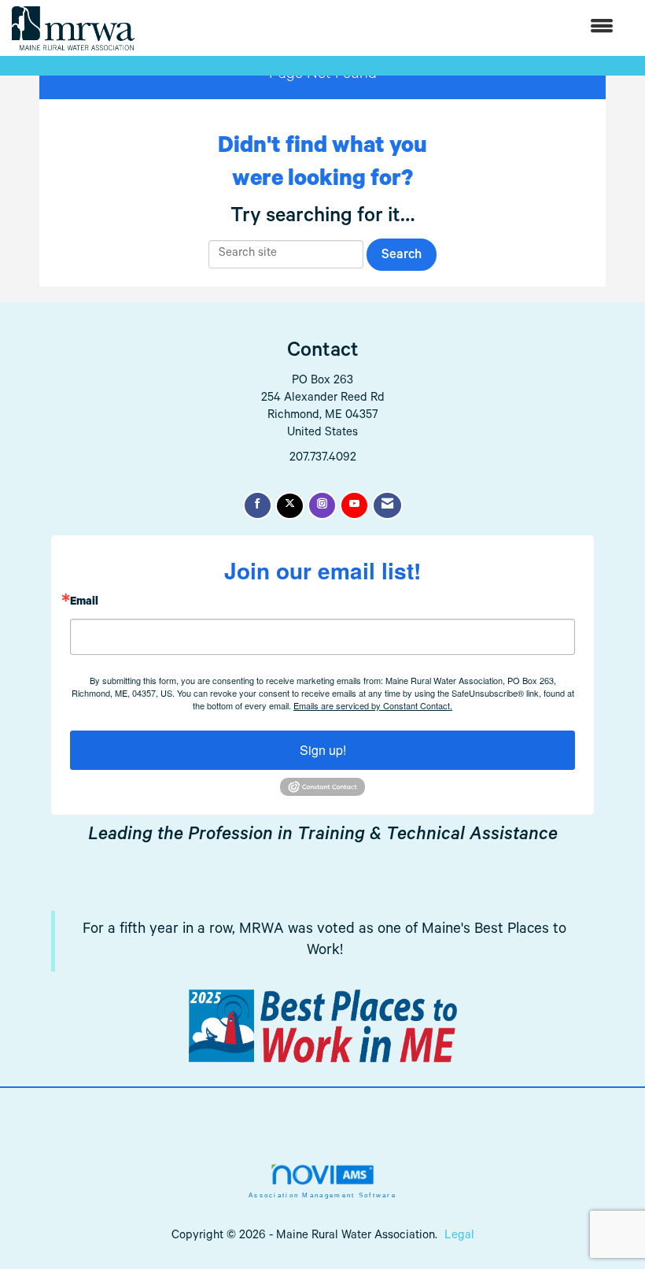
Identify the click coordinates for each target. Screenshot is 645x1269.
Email (84, 603)
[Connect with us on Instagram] (322, 505)
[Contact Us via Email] (387, 505)
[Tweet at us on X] (289, 506)
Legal (459, 1236)
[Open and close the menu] (381, 28)
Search (401, 256)
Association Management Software (322, 1195)
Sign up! (323, 750)
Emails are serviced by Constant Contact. (372, 705)
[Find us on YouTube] (354, 505)
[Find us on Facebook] (257, 505)
